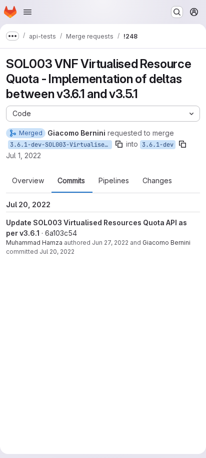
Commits (71, 181)
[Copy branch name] (119, 144)
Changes (157, 181)
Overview (28, 181)
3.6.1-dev (158, 145)
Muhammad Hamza (34, 242)
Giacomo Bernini (166, 242)
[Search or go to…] (177, 12)
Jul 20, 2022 (57, 251)
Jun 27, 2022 (110, 242)
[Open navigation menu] (28, 12)
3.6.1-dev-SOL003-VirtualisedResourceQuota (61, 145)
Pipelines (113, 181)
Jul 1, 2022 (23, 155)
